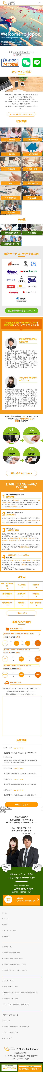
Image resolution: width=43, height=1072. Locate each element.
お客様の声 (6, 936)
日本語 (18, 55)
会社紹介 (5, 925)
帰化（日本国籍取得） (7, 584)
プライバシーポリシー (10, 1032)
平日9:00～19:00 (6, 808)
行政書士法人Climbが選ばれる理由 (14, 970)
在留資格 (36, 585)
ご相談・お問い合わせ (10, 1015)
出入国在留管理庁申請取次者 (21, 365)
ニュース (5, 919)
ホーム (4, 913)
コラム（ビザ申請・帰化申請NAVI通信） (16, 1004)
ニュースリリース (18, 748)
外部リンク (6, 1021)
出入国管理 (22, 585)
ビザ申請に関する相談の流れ (12, 958)
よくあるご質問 (7, 980)
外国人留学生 (7, 594)
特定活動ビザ (7, 603)
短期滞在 (21, 603)
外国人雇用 (22, 594)
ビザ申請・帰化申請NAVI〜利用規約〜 (16, 1026)
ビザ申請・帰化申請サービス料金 (14, 964)
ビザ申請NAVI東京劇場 (10, 998)
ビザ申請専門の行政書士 (11, 952)
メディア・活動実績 (9, 930)
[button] (20, 44)
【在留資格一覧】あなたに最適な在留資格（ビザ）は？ (20, 993)
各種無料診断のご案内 (10, 986)
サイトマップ (7, 1038)
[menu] (40, 3)
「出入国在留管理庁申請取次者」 (15, 522)
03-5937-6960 (10, 1068)
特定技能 (36, 594)
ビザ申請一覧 (7, 947)
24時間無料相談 (3, 811)
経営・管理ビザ (35, 603)
